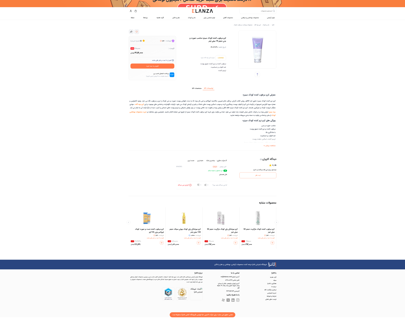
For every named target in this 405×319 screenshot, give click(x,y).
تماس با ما (235, 272)
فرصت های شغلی (270, 299)
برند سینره (272, 112)
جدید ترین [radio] (191, 160)
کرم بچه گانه (257, 25)
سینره (213, 58)
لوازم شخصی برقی (209, 18)
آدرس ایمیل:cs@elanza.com (230, 277)
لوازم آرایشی (271, 18)
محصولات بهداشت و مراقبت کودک (243, 25)
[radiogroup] (196, 160)
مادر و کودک (191, 18)
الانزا (273, 25)
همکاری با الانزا (271, 283)
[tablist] (202, 88)
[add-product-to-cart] (272, 242)
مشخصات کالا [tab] (196, 88)
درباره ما (273, 287)
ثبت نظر (258, 175)
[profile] (131, 11)
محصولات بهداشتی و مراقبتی (250, 18)
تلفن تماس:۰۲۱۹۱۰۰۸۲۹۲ (232, 280)
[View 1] (257, 74)
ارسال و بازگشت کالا (270, 290)
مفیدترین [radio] (200, 160)
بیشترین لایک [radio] (210, 160)
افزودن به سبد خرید (152, 66)
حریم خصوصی (271, 293)
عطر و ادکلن (176, 18)
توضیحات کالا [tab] (208, 88)
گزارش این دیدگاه (183, 185)
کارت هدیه (273, 277)
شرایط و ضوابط (271, 296)
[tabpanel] (202, 119)
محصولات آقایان (228, 18)
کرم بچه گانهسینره (206, 58)
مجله (132, 17)
